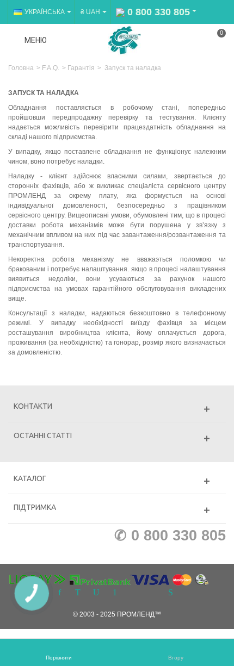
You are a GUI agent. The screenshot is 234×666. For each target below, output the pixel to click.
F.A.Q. (50, 68)
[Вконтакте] (152, 593)
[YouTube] (96, 593)
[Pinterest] (115, 593)
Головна (21, 68)
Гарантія (81, 68)
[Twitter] (78, 593)
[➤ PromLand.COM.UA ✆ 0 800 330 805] (124, 39)
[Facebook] (59, 593)
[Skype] (170, 593)
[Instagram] (133, 593)
